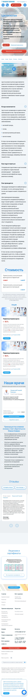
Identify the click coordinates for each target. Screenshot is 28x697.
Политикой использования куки (12, 686)
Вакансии (3, 599)
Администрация (5, 597)
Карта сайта (4, 653)
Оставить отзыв (8, 487)
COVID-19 (3, 644)
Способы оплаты (19, 611)
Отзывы (15, 59)
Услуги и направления (7, 635)
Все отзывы (20, 487)
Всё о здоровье (5, 641)
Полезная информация (20, 601)
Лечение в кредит (19, 614)
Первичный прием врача (17, 45)
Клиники (20, 59)
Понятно (6, 693)
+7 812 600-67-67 (14, 300)
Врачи (10, 59)
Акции (6, 59)
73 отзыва (19, 394)
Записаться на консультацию (14, 51)
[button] (11, 525)
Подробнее (6, 338)
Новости (3, 602)
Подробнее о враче (14, 419)
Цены (2, 59)
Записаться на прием (14, 416)
